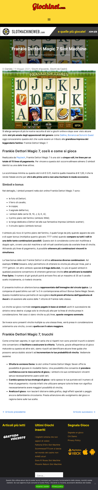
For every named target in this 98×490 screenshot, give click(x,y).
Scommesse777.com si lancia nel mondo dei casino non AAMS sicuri (48, 452)
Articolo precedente (14, 412)
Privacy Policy (74, 440)
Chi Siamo (72, 436)
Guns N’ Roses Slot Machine (47, 460)
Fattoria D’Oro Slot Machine (47, 445)
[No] (95, 483)
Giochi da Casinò (58, 69)
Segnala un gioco (75, 432)
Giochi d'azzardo (40, 69)
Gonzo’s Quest (86, 135)
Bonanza (72, 135)
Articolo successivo (84, 412)
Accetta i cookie (42, 486)
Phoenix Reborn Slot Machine (48, 464)
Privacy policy (57, 486)
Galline (63, 135)
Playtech (20, 157)
